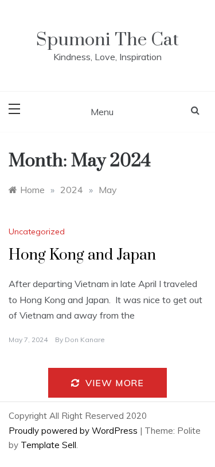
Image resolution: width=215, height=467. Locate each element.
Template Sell (48, 444)
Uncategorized (37, 231)
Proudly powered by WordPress (74, 430)
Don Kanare (85, 339)
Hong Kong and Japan (82, 255)
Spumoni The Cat (107, 40)
